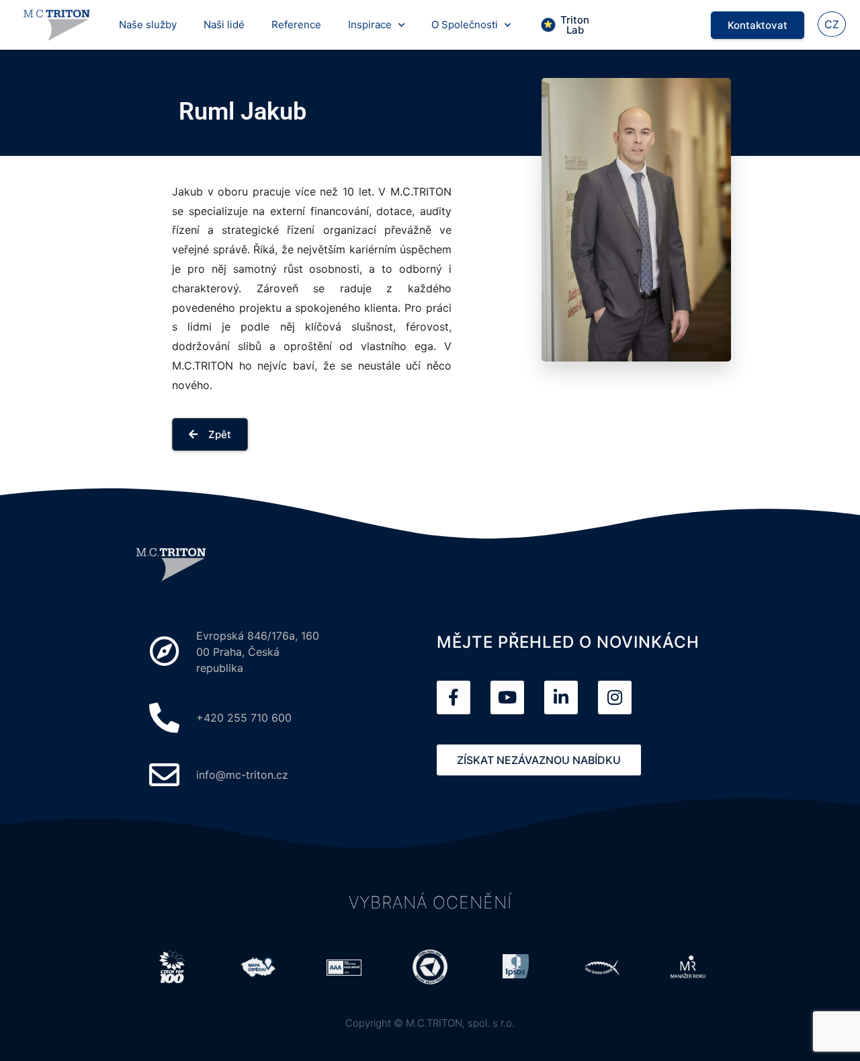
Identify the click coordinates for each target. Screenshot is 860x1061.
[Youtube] (507, 697)
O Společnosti (464, 24)
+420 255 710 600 (244, 717)
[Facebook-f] (453, 697)
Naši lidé (224, 24)
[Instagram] (615, 697)
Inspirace (370, 24)
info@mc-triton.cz (242, 774)
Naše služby (148, 24)
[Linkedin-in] (561, 697)
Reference (296, 24)
